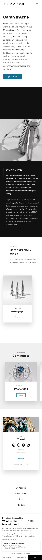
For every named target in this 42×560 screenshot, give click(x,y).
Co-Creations (13, 246)
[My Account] (14, 4)
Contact (21, 505)
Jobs (21, 499)
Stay (21, 436)
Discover (21, 395)
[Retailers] (4, 4)
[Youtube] (18, 445)
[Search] (7, 4)
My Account (21, 488)
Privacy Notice (24, 465)
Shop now (14, 76)
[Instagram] (13, 445)
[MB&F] (21, 4)
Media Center (21, 493)
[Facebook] (23, 445)
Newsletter (21, 449)
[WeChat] (28, 445)
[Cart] (11, 4)
